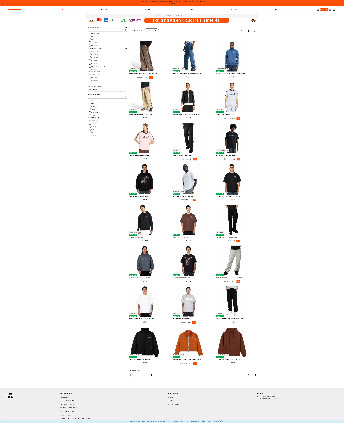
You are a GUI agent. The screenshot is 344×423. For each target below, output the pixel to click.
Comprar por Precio (94, 86)
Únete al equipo (173, 404)
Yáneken (170, 397)
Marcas (277, 9)
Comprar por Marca (94, 94)
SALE (63, 9)
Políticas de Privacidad (68, 400)
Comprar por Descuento (95, 27)
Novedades (104, 9)
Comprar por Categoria (95, 48)
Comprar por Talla (94, 117)
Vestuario (148, 9)
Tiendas (170, 400)
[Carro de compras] (334, 10)
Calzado (190, 9)
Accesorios (234, 9)
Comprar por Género (94, 71)
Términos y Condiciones (68, 408)
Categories (168, 15)
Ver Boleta (64, 397)
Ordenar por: (137, 30)
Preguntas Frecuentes (68, 404)
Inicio (160, 15)
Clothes (177, 15)
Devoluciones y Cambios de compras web (75, 418)
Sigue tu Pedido (65, 415)
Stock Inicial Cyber (67, 411)
